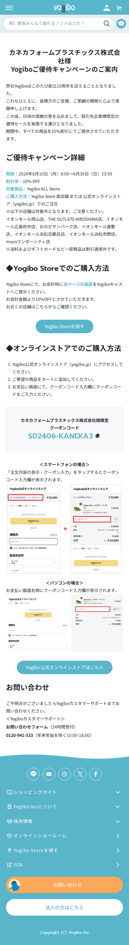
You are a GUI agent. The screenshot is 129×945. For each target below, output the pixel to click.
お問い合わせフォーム (27, 727)
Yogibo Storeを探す (64, 326)
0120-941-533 (19, 735)
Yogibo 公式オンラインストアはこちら (65, 667)
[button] (57, 24)
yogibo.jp (80, 364)
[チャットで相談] (121, 23)
